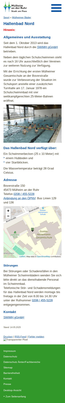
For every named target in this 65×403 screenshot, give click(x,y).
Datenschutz (10, 356)
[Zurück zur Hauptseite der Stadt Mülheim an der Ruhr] (15, 7)
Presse (7, 384)
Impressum (9, 351)
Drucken (8, 336)
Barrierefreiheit (11, 373)
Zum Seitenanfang (16, 396)
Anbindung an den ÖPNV (19, 198)
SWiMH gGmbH (47, 47)
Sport (6, 17)
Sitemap (7, 367)
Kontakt (7, 378)
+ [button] (8, 211)
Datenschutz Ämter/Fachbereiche (21, 362)
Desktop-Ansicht (12, 390)
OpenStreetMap (43, 256)
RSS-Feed (20, 336)
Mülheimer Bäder (21, 17)
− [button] (8, 216)
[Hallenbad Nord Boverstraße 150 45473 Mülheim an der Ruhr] (32, 230)
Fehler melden (36, 336)
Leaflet (22, 256)
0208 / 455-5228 (24, 194)
